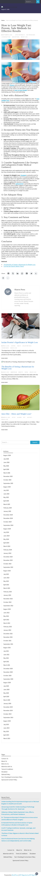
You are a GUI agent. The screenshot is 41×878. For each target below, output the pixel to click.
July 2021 (6, 651)
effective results (20, 35)
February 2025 (7, 508)
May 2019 (6, 731)
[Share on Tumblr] (36, 273)
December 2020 (8, 668)
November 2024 (8, 518)
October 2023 (7, 564)
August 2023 (7, 571)
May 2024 (6, 539)
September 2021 (8, 644)
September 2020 (8, 679)
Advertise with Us (6, 766)
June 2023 (6, 578)
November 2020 (8, 672)
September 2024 (8, 525)
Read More (4, 429)
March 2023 (6, 588)
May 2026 (6, 466)
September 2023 (8, 567)
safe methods (15, 37)
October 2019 (7, 714)
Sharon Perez (19, 289)
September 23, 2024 (7, 35)
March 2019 (6, 738)
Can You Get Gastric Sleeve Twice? (14, 266)
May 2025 (6, 497)
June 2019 (6, 728)
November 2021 (8, 637)
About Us (4, 761)
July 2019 (6, 724)
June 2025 (6, 494)
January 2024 (7, 553)
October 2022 (7, 602)
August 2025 (7, 487)
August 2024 (7, 529)
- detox (13, 417)
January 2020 (7, 703)
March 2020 (6, 700)
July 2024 (6, 532)
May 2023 (6, 581)
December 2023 (8, 557)
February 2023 (7, 592)
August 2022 (7, 609)
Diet (24, 417)
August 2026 (7, 455)
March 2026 (6, 473)
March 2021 (6, 665)
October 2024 (7, 522)
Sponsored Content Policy (9, 780)
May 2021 (6, 658)
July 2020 (6, 686)
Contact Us (4, 758)
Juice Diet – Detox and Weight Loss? (16, 414)
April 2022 (6, 620)
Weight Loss (24, 37)
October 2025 (7, 480)
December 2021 (8, 634)
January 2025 (7, 511)
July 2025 (6, 490)
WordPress (15, 875)
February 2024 (7, 550)
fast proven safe (30, 35)
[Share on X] (13, 273)
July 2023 (6, 574)
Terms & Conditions (7, 769)
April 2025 (6, 501)
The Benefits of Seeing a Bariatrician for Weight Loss (19, 264)
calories (19, 417)
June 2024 (6, 536)
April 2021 (6, 661)
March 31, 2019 (6, 417)
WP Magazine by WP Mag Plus (28, 875)
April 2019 (6, 735)
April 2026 (6, 469)
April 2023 (6, 585)
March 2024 (6, 546)
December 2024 (8, 515)
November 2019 (8, 710)
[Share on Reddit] (31, 273)
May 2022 (6, 616)
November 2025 (8, 476)
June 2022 (6, 613)
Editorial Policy (5, 774)
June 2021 (6, 654)
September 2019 (8, 717)
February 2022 (7, 627)
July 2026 (6, 459)
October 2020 (7, 675)
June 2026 (6, 462)
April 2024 (6, 543)
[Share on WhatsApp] (22, 273)
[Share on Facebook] (8, 273)
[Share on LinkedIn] (17, 273)
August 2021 (7, 647)
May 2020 (6, 693)
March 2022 (6, 623)
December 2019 (8, 707)
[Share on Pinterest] (27, 273)
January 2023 (7, 595)
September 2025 (8, 483)
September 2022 (8, 606)
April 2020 (6, 696)
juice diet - (30, 417)
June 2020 (6, 689)
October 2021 (7, 640)
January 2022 (7, 630)
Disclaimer (4, 772)
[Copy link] (8, 278)
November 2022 (8, 599)
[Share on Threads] (3, 278)
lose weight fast (5, 37)
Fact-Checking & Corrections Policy (11, 777)
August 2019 (7, 721)
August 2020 (7, 682)
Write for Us (5, 764)
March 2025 (6, 504)
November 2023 (8, 560)
